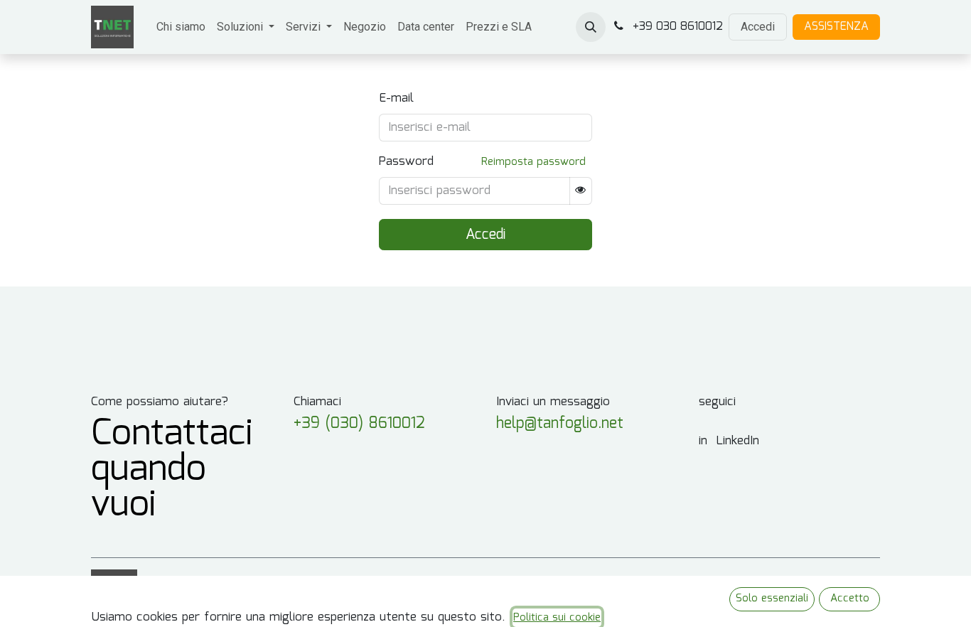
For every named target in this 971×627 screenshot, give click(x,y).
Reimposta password (533, 162)
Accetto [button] (849, 598)
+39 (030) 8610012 (359, 424)
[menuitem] (181, 27)
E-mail (396, 99)
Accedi (758, 26)
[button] (591, 27)
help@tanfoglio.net (559, 424)
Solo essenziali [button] (772, 598)
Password (406, 162)
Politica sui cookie (557, 617)
